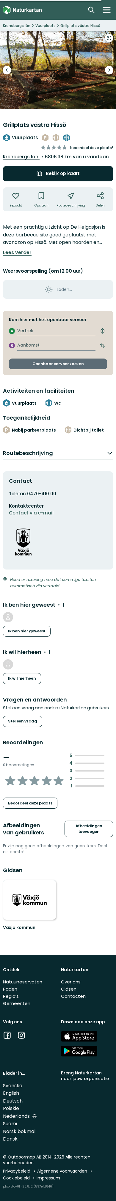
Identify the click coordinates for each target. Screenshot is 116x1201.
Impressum (48, 1178)
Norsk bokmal (19, 1131)
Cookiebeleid (17, 1178)
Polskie (11, 1108)
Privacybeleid (17, 1171)
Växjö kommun (19, 927)
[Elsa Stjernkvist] (8, 664)
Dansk (10, 1138)
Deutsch (13, 1100)
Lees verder (17, 252)
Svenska (12, 1085)
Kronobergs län (21, 157)
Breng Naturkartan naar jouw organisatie (85, 1076)
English (11, 1093)
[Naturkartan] (22, 10)
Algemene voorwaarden (62, 1171)
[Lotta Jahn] (8, 617)
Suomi (10, 1123)
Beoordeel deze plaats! (91, 147)
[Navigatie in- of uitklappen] (107, 10)
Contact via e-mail (31, 513)
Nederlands (17, 1116)
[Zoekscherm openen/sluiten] (91, 10)
